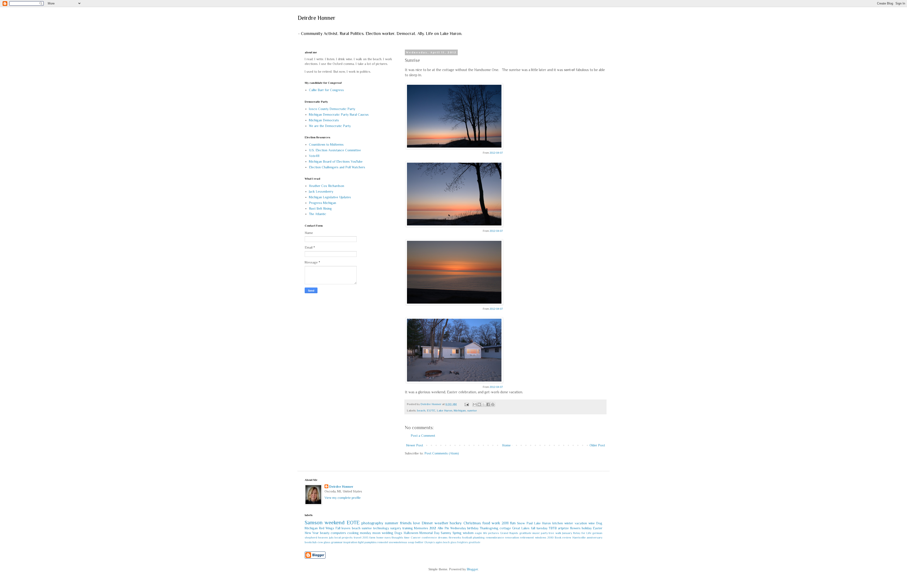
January (567, 533)
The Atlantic (317, 214)
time (407, 537)
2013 (365, 537)
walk (558, 533)
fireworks (455, 537)
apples (439, 542)
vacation (581, 523)
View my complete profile (343, 498)
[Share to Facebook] (488, 404)
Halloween (411, 533)
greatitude (474, 542)
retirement (527, 537)
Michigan (460, 410)
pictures (493, 533)
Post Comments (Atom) (441, 453)
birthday (473, 528)
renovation (512, 537)
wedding (387, 533)
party (544, 533)
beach (421, 410)
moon (376, 533)
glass (327, 542)
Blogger (472, 569)
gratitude (525, 533)
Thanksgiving (489, 528)
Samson (314, 523)
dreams (443, 537)
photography (372, 523)
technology (381, 528)
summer (391, 523)
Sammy (446, 533)
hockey (456, 523)
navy (388, 537)
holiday (587, 528)
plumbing (479, 537)
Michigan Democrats (324, 120)
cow (320, 542)
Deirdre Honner (316, 18)
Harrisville (579, 537)
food (486, 523)
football (467, 537)
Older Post (597, 445)
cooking (353, 533)
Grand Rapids (509, 533)
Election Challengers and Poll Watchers (337, 167)
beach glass (449, 542)
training (407, 528)
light (361, 542)
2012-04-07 (496, 152)
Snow (521, 523)
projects (347, 537)
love (416, 523)
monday (365, 533)
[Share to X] (483, 404)
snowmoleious (398, 542)
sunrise (472, 410)
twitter (419, 542)
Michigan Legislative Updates (330, 197)
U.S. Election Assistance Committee (335, 150)
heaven (323, 537)
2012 (432, 528)
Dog (599, 523)
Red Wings (326, 528)
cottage (505, 528)
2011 (505, 523)
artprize (563, 528)
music (536, 533)
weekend (335, 523)
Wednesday (458, 528)
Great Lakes (521, 528)
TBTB (553, 528)
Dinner (427, 523)
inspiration (350, 542)
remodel (382, 542)
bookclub (311, 542)
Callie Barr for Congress (326, 90)
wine (591, 523)
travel (357, 537)
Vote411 (314, 156)
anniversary (594, 537)
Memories (421, 528)
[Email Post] (466, 404)
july (331, 537)
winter (568, 523)
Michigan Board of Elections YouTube (336, 161)
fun (513, 523)
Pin (447, 528)
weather (441, 523)
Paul (529, 523)
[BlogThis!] (479, 404)
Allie (440, 528)
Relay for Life (582, 533)
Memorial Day (429, 533)
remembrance (495, 537)
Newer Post (414, 445)
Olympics (429, 542)
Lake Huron (444, 410)
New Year (312, 533)
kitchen (557, 523)
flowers (575, 528)
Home (506, 445)
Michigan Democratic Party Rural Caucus (339, 114)
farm (372, 537)
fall (533, 528)
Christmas (472, 523)
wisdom (468, 533)
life (485, 533)
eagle (478, 533)
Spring (457, 533)
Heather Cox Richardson (326, 186)
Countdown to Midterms (326, 144)
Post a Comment (423, 435)
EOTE (431, 410)
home (380, 537)
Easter (597, 528)
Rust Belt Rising (320, 208)
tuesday (542, 528)
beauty (324, 533)
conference (429, 537)
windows (540, 537)
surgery (395, 528)
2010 (550, 537)
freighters (462, 542)
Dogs (398, 533)
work (496, 523)
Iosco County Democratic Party (332, 109)
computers (338, 533)
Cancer (416, 537)
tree (551, 533)
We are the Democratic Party (330, 126)
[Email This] (474, 404)
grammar (337, 542)
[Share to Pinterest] (492, 404)
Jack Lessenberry (321, 191)
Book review (563, 537)
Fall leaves (343, 528)
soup (411, 542)
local (337, 537)
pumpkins (370, 542)
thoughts (397, 537)
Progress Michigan (322, 203)
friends (406, 523)
